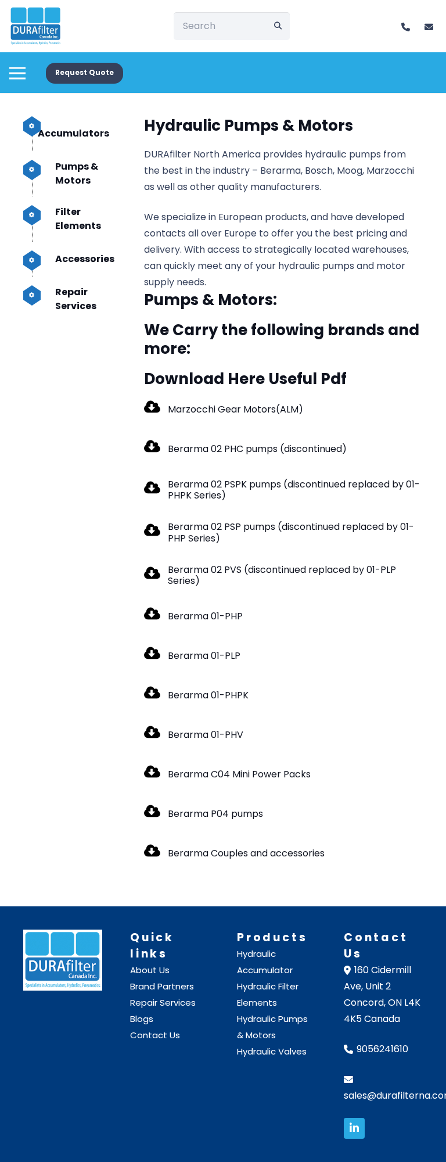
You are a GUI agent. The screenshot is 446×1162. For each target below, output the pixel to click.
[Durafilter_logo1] (35, 26)
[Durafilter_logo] (62, 960)
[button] (17, 66)
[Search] (278, 26)
